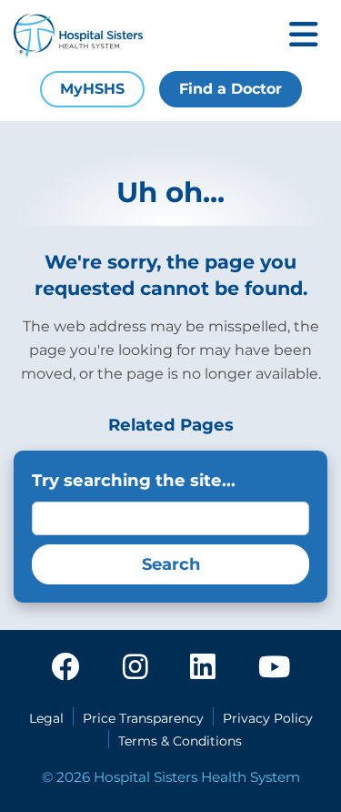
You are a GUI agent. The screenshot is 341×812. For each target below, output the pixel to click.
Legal (46, 718)
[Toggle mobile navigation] (303, 36)
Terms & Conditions (180, 741)
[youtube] (274, 668)
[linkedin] (203, 668)
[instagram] (135, 668)
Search (171, 564)
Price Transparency (143, 718)
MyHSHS (92, 88)
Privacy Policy (268, 718)
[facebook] (65, 668)
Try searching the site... (134, 480)
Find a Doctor (230, 88)
